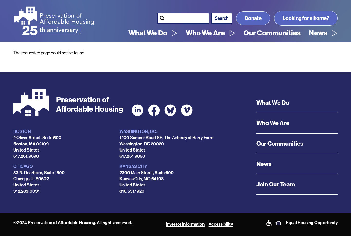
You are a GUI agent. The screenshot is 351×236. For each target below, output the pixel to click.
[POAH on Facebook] (154, 110)
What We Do (147, 33)
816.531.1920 (131, 191)
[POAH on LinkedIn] (137, 110)
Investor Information (185, 224)
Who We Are (205, 33)
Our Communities (272, 33)
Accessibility (221, 224)
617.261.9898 (26, 156)
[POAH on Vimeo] (187, 110)
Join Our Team (275, 184)
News (318, 33)
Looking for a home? (306, 18)
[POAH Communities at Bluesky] (170, 110)
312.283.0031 (26, 191)
